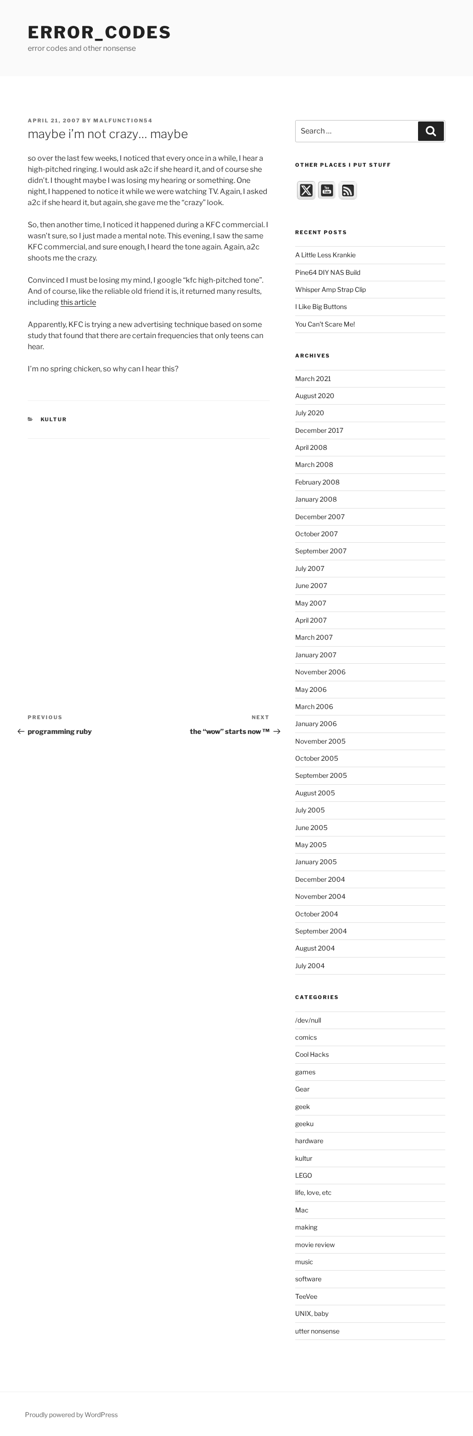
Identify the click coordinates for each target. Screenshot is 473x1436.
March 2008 (314, 464)
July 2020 (309, 413)
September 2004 (321, 931)
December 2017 (319, 430)
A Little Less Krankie (325, 255)
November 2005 (320, 741)
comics (306, 1037)
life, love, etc (313, 1192)
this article (78, 302)
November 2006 (320, 672)
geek (302, 1106)
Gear (302, 1089)
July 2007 (309, 568)
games (305, 1072)
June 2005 (311, 827)
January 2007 (315, 655)
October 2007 (316, 534)
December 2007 (320, 517)
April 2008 (311, 447)
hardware (309, 1141)
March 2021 (313, 378)
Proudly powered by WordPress (71, 1414)
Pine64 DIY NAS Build (327, 272)
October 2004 (316, 914)
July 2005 (310, 810)
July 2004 (310, 965)
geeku (304, 1123)
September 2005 (321, 775)
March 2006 (314, 706)
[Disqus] (149, 554)
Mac (302, 1210)
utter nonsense (317, 1331)
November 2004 (320, 896)
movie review (315, 1244)
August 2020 (314, 396)
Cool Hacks (312, 1054)
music (304, 1262)
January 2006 (316, 723)
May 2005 (311, 844)
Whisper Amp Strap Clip (330, 289)
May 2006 (311, 689)
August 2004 (315, 948)
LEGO (303, 1175)
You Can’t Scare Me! (325, 324)
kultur (54, 419)
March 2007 (314, 637)
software (308, 1279)
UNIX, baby (311, 1313)
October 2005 (316, 758)
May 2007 (310, 603)
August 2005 (315, 793)
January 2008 (316, 499)
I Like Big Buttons (321, 306)
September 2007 (320, 551)
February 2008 (317, 482)
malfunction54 (123, 120)
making (306, 1227)
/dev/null (308, 1020)
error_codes (100, 32)
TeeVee (306, 1296)
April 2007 (311, 620)
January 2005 (316, 862)
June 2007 (311, 585)
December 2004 (320, 879)
